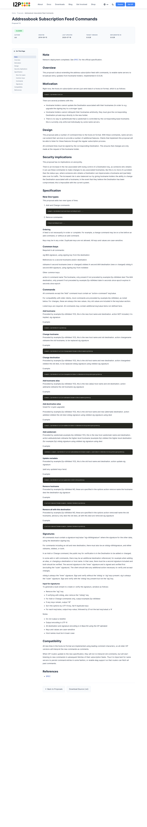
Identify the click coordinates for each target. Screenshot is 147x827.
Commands (19, 81)
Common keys (20, 78)
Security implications (20, 69)
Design (16, 66)
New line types (20, 75)
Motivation (17, 63)
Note (16, 57)
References (18, 90)
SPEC (76, 60)
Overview (17, 60)
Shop (93, 4)
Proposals (20, 13)
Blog (70, 4)
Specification (18, 72)
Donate (120, 4)
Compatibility (18, 87)
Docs (49, 4)
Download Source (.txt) (78, 689)
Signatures (19, 84)
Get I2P (130, 4)
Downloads (60, 4)
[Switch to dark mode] (113, 4)
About (40, 4)
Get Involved (81, 4)
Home (14, 13)
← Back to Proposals (53, 689)
